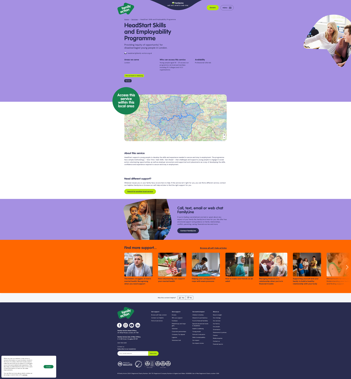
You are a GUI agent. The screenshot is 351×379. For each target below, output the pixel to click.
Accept (48, 366)
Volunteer (175, 328)
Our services (216, 321)
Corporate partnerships (179, 331)
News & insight (217, 315)
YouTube (131, 325)
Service (128, 81)
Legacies (174, 337)
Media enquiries (217, 338)
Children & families (198, 315)
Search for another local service (140, 191)
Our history (216, 323)
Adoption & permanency (199, 318)
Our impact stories (198, 343)
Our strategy (217, 318)
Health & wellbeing (198, 328)
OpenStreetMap (220, 140)
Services (134, 19)
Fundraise (175, 321)
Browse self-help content (159, 315)
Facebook (119, 325)
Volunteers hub (176, 340)
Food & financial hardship (200, 321)
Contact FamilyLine (188, 231)
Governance (216, 329)
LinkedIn (137, 325)
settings (24, 375)
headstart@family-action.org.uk (140, 53)
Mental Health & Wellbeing (134, 76)
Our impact (195, 340)
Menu (225, 8)
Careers (215, 335)
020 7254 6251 (122, 343)
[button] (224, 135)
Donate (213, 7)
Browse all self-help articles (213, 248)
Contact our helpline (157, 318)
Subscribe (153, 353)
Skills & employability (198, 337)
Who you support (177, 318)
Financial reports (218, 344)
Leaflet (215, 140)
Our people (216, 326)
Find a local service (157, 321)
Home (126, 19)
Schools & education (198, 334)
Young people (196, 331)
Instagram (125, 325)
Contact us (120, 346)
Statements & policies (220, 332)
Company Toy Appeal (178, 334)
